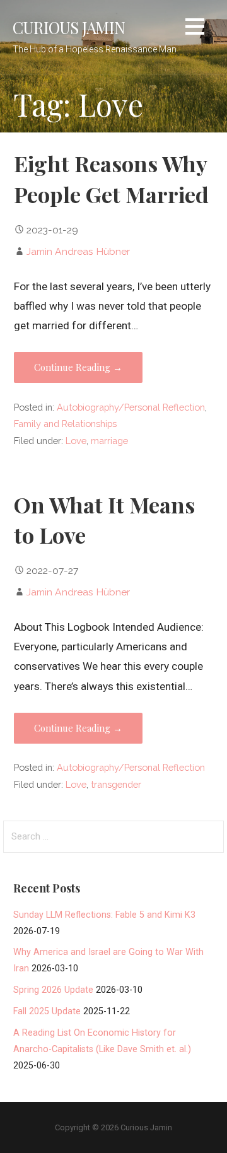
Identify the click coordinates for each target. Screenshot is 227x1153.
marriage (109, 440)
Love (76, 440)
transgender (116, 784)
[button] (194, 29)
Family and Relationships (65, 423)
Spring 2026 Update (53, 990)
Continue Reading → (78, 367)
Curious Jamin (69, 27)
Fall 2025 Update (47, 1011)
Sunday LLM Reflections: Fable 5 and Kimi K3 (104, 915)
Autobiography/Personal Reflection (131, 407)
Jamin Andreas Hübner (78, 251)
